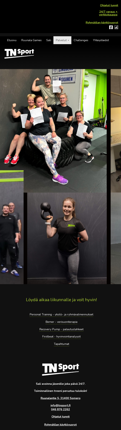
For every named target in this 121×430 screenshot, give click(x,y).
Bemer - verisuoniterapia (61, 322)
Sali (48, 40)
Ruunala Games (31, 40)
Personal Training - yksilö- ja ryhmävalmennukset (61, 314)
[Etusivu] (19, 54)
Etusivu (12, 40)
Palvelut (61, 40)
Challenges (81, 40)
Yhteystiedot (101, 40)
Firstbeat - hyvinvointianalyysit (61, 336)
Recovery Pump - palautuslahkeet (61, 329)
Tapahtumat (61, 344)
